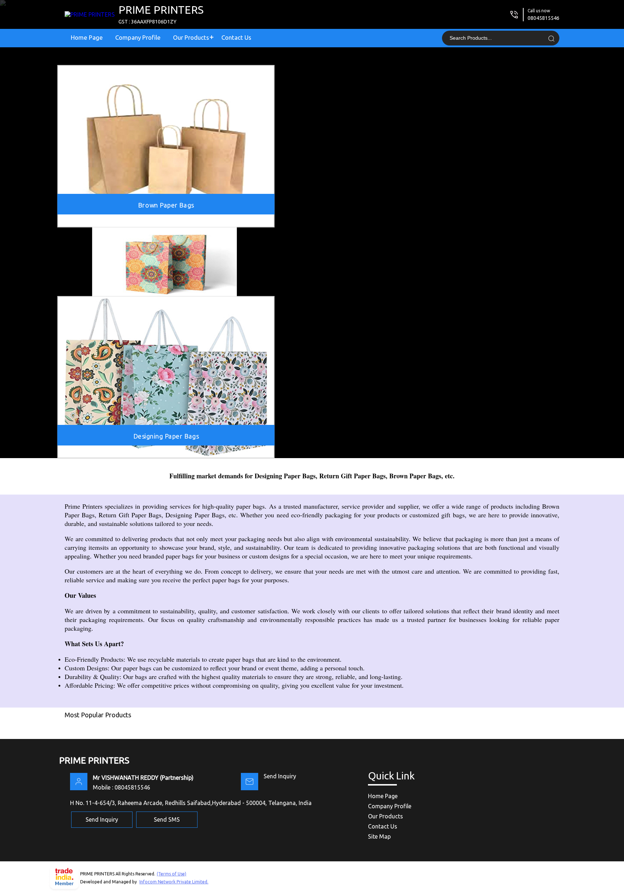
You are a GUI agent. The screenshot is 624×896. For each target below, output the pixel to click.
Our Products (191, 37)
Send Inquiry (280, 776)
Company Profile (138, 37)
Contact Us (236, 37)
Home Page (87, 37)
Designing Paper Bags (166, 436)
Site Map (379, 836)
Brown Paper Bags (166, 205)
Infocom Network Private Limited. (173, 881)
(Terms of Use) (171, 873)
